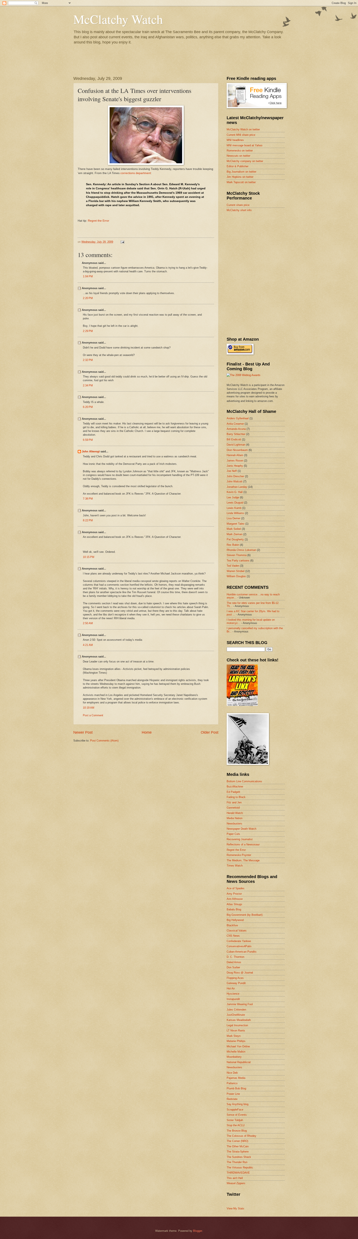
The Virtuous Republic (240, 1167)
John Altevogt (91, 451)
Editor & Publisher (237, 166)
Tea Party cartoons (238, 560)
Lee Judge (233, 497)
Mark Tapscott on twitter (241, 182)
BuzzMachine (235, 786)
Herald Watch (235, 813)
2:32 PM (88, 360)
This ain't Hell (235, 1178)
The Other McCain (238, 1146)
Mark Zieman (234, 534)
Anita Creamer (235, 423)
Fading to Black (236, 797)
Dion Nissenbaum (237, 450)
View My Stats (235, 1208)
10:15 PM (88, 557)
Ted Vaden (233, 565)
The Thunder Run (237, 1162)
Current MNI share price (241, 134)
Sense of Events (237, 1114)
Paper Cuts (233, 833)
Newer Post (83, 732)
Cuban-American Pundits (241, 951)
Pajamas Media (236, 1077)
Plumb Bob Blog (236, 1088)
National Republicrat (239, 1062)
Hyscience (233, 993)
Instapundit (233, 999)
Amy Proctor (234, 893)
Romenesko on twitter (240, 150)
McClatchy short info (239, 210)
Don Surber (233, 967)
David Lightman (236, 444)
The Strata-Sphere (238, 1151)
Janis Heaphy (235, 465)
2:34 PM (88, 385)
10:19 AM (88, 707)
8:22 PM (88, 520)
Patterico (232, 1083)
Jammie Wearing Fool (240, 1004)
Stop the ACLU (235, 1125)
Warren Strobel (235, 571)
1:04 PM (88, 276)
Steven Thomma (237, 555)
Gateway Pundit (236, 983)
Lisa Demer (233, 518)
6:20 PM (88, 407)
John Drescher (235, 476)
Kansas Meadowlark (239, 1019)
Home (147, 732)
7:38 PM (88, 498)
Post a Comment (93, 715)
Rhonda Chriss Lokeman (241, 550)
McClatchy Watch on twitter (243, 129)
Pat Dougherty (235, 539)
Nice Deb (232, 1072)
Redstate (232, 1099)
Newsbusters (234, 823)
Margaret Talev (235, 523)
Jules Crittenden (236, 1009)
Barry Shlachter (236, 434)
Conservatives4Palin (239, 946)
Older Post (209, 732)
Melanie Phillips (236, 1041)
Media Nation (234, 818)
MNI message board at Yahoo (244, 145)
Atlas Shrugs (234, 904)
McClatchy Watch (118, 19)
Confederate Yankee (239, 941)
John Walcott (234, 481)
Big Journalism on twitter (241, 171)
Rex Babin (233, 544)
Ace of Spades (235, 888)
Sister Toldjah (235, 1120)
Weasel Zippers (236, 1183)
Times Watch (235, 865)
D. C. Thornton (235, 956)
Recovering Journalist (240, 839)
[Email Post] (122, 241)
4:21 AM (88, 645)
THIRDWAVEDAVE (238, 1172)
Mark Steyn (234, 1035)
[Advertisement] (258, 245)
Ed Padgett (233, 791)
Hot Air (231, 988)
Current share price (238, 205)
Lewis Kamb (234, 508)
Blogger (197, 1230)
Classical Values (237, 930)
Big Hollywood (235, 920)
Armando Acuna (236, 428)
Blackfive (232, 925)
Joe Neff (232, 470)
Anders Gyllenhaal (238, 418)
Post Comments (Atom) (104, 740)
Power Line (233, 1093)
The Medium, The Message (243, 860)
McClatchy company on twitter (245, 161)
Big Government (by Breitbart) (244, 914)
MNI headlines (235, 140)
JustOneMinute (236, 1014)
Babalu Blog (234, 909)
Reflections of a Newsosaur (243, 844)
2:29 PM (88, 331)
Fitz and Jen (234, 802)
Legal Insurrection (237, 1025)
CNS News (233, 935)
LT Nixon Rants (236, 1030)
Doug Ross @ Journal (240, 972)
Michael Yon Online (238, 1046)
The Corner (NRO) (237, 1141)
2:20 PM (88, 298)
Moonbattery (234, 1056)
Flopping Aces (235, 977)
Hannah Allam (235, 455)
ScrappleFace (235, 1109)
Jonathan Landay (237, 486)
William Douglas (236, 576)
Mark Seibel (234, 528)
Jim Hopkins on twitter (240, 176)
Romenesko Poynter (239, 855)
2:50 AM (88, 623)
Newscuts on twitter (238, 155)
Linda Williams (235, 513)
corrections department (135, 173)
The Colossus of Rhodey (241, 1135)
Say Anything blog (237, 1104)
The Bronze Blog (237, 1130)
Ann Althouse (235, 898)
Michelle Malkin (236, 1051)
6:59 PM (88, 439)
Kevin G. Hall (235, 492)
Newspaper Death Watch (241, 828)
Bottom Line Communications (244, 781)
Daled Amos (234, 962)
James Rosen (235, 460)
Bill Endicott (234, 439)
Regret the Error (98, 220)
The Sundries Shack (239, 1156)
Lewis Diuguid (235, 502)
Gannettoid (233, 807)
